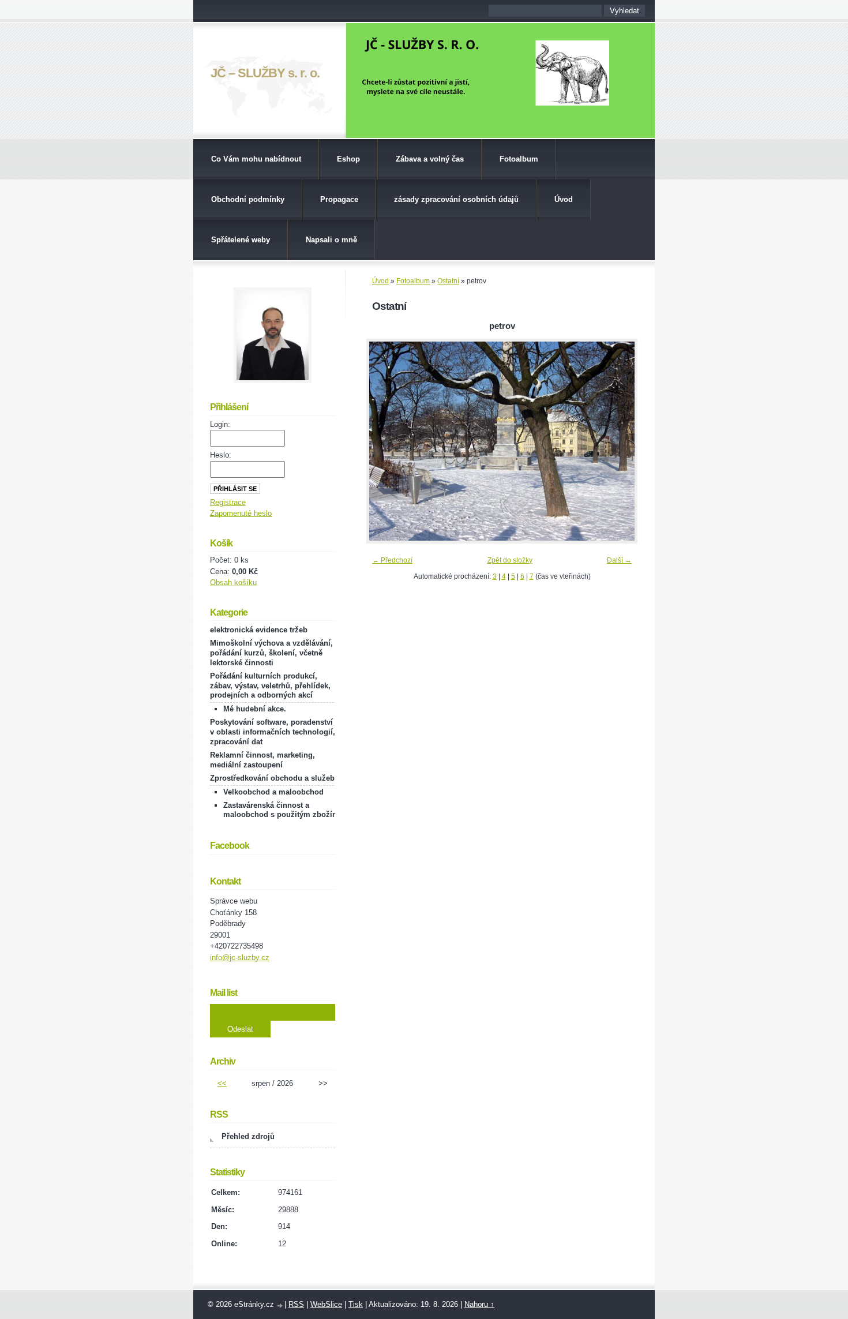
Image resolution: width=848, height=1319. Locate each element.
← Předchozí (392, 560)
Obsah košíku (233, 582)
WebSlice (326, 1304)
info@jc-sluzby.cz (239, 957)
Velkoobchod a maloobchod (273, 792)
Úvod (563, 199)
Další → (619, 560)
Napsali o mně (331, 239)
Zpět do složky (509, 560)
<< (222, 1083)
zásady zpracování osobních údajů (456, 199)
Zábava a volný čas (430, 159)
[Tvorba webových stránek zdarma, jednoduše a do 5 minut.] (280, 1305)
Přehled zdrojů (248, 1136)
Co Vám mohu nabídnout (256, 159)
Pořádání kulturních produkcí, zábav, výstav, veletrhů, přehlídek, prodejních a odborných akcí (270, 686)
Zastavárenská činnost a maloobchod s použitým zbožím (281, 810)
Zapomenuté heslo (241, 513)
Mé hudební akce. (254, 709)
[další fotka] (619, 441)
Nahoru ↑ (479, 1304)
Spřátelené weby (240, 239)
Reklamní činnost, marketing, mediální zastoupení (262, 760)
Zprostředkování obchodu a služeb (272, 778)
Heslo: (220, 455)
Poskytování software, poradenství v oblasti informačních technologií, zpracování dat (272, 732)
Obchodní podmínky (247, 199)
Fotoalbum (519, 159)
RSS (296, 1304)
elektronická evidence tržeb (258, 629)
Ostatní (448, 281)
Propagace (339, 199)
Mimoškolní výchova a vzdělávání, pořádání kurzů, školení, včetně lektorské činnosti (271, 653)
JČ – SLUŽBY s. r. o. (265, 73)
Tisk (355, 1304)
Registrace (228, 502)
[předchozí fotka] (385, 441)
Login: (220, 424)
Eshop (348, 159)
